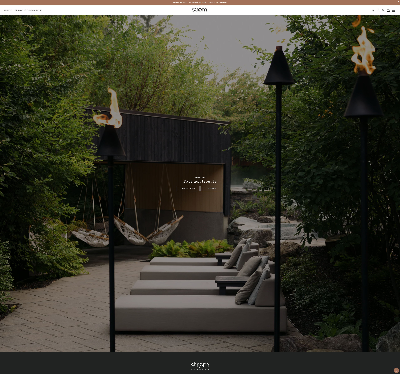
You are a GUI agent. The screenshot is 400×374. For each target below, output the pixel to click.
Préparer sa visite (32, 10)
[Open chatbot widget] (396, 370)
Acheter (18, 10)
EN (373, 10)
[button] (378, 10)
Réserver (8, 10)
